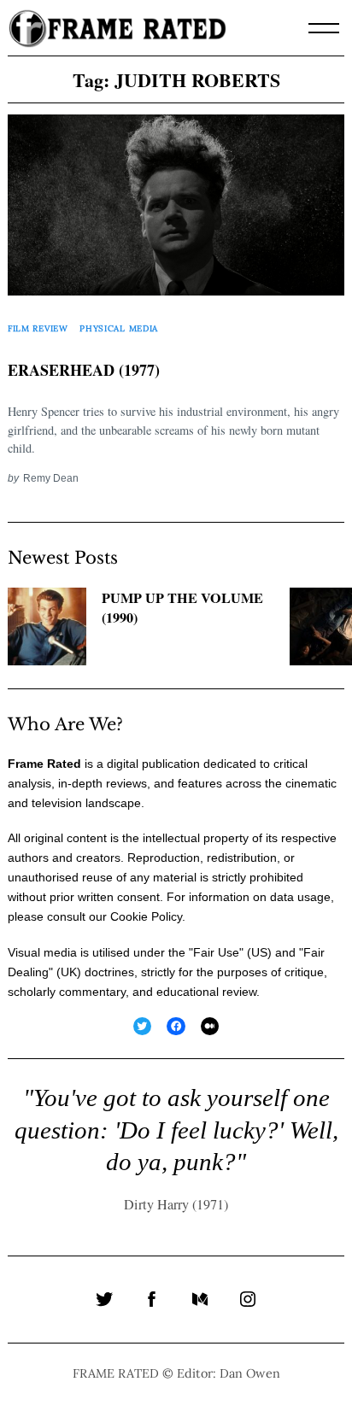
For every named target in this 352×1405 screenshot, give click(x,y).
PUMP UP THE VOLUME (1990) (182, 608)
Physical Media (118, 328)
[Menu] (323, 28)
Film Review (38, 328)
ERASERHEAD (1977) (84, 370)
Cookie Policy (146, 916)
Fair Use (216, 952)
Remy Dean (51, 477)
